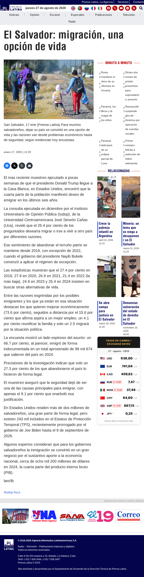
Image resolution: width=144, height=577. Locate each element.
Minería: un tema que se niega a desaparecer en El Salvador (131, 233)
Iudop (9, 492)
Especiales (77, 14)
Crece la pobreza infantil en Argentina (106, 229)
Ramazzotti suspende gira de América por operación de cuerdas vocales (132, 120)
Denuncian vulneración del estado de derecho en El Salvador (131, 313)
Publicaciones (103, 14)
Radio (72, 21)
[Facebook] (108, 8)
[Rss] (133, 8)
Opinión (34, 14)
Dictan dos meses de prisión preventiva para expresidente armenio (132, 86)
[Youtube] (121, 8)
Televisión (129, 14)
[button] (141, 8)
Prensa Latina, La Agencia (97, 1)
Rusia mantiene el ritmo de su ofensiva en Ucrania (108, 81)
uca (17, 492)
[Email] (29, 166)
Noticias (14, 14)
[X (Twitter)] (14, 166)
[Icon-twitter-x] (114, 8)
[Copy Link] (22, 166)
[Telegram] (127, 8)
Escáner (55, 14)
